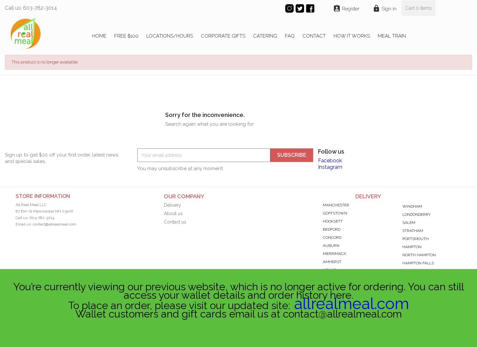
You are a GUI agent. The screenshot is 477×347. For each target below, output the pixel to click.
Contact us (175, 222)
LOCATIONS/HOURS (169, 36)
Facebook (330, 160)
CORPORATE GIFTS (223, 36)
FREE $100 (126, 36)
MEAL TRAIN (392, 36)
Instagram (330, 167)
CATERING (265, 36)
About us (173, 213)
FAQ (290, 36)
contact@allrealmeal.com (54, 224)
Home (99, 36)
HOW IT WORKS (352, 36)
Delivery (172, 205)
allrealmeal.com (351, 304)
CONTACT (314, 36)
